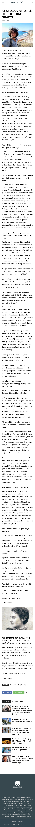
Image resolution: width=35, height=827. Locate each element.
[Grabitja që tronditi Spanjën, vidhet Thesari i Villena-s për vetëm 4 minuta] (6, 741)
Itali (11, 684)
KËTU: (26, 674)
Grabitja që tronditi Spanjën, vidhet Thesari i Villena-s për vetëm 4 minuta (21, 741)
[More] (26, 692)
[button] (3, 2)
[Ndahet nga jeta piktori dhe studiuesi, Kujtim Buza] (6, 750)
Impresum (14, 821)
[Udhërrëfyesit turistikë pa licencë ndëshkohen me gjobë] (6, 721)
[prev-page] (3, 767)
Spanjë (23, 684)
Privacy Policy (20, 821)
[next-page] (6, 767)
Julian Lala (16, 684)
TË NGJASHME (6, 701)
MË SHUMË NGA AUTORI (18, 701)
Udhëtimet (29, 684)
